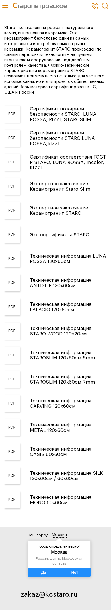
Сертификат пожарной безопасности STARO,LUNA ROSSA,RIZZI (62, 138)
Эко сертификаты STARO (59, 234)
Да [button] (43, 572)
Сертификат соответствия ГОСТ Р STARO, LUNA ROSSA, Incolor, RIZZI (68, 162)
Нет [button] (74, 572)
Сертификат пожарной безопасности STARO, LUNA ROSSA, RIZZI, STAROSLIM (63, 114)
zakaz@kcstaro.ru (48, 594)
